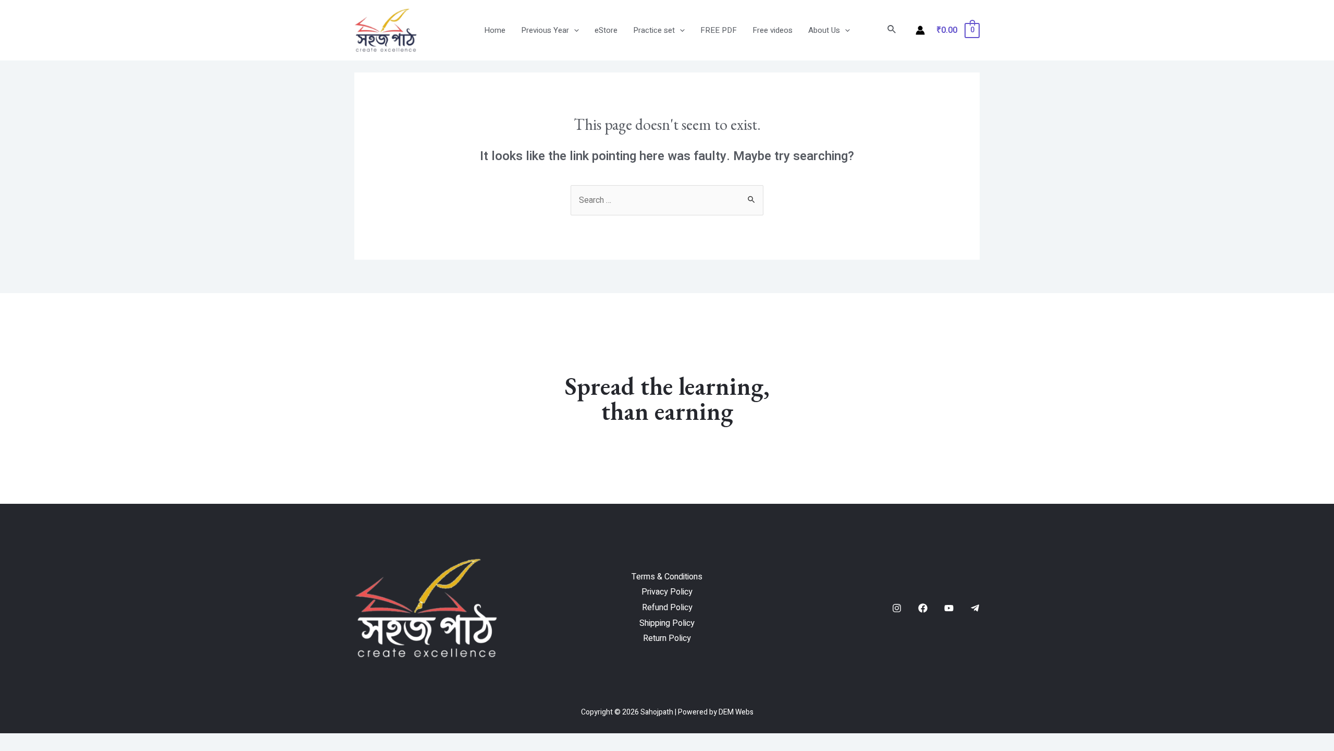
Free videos (772, 30)
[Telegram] (975, 608)
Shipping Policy (667, 623)
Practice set (654, 30)
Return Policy (667, 638)
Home (494, 30)
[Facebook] (923, 608)
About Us (824, 30)
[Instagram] (896, 608)
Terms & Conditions (667, 577)
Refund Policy (667, 607)
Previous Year (545, 30)
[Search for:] (667, 200)
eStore (606, 30)
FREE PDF (718, 30)
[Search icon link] (892, 30)
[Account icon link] (920, 30)
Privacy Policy (667, 592)
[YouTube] (949, 608)
